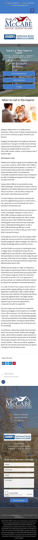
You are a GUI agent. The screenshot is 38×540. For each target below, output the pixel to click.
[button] (19, 45)
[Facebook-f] (32, 10)
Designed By (5, 515)
